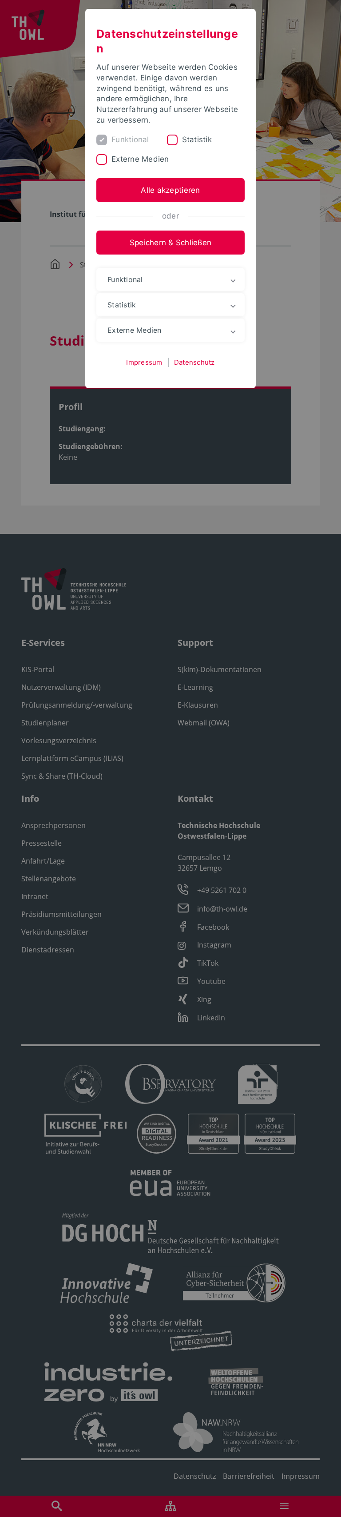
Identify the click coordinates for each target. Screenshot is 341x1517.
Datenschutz (194, 362)
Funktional (130, 139)
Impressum (144, 362)
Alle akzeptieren (170, 190)
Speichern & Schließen (170, 242)
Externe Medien (140, 159)
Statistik (197, 139)
